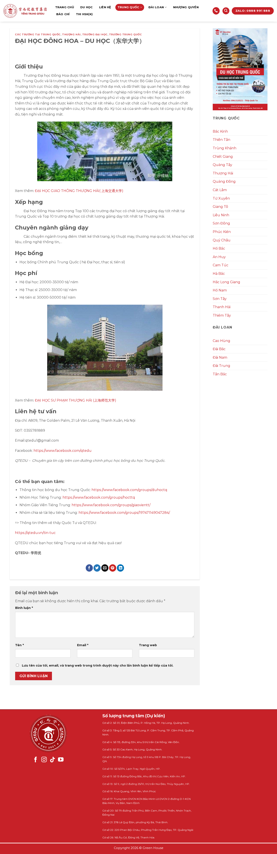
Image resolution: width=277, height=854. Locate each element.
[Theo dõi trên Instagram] (44, 760)
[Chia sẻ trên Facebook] (89, 568)
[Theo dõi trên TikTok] (52, 760)
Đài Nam (220, 357)
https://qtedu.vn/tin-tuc (35, 533)
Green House (153, 848)
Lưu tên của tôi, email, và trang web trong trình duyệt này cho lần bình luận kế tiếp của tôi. (97, 665)
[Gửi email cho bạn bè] (104, 568)
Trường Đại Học (95, 34)
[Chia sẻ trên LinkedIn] (120, 568)
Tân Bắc (220, 374)
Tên (19, 645)
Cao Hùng (221, 341)
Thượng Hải (71, 34)
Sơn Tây (220, 299)
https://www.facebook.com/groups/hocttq (99, 497)
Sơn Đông (221, 223)
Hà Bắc (219, 274)
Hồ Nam (220, 290)
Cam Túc (220, 265)
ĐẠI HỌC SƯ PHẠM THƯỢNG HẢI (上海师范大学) (75, 400)
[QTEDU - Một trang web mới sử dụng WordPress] (25, 11)
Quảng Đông (224, 181)
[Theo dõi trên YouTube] (61, 760)
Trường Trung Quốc (125, 34)
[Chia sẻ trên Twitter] (97, 568)
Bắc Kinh (220, 131)
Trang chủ (64, 7)
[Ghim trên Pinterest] (112, 568)
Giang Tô (220, 207)
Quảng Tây (222, 165)
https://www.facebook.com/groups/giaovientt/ (111, 505)
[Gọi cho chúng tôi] (216, 11)
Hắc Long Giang (226, 282)
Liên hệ (105, 7)
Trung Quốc (128, 7)
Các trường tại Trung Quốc (38, 34)
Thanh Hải (221, 307)
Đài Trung (221, 366)
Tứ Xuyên (221, 198)
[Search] (225, 11)
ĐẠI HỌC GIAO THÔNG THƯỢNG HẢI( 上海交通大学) (79, 191)
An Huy (219, 257)
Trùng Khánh (224, 148)
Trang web (148, 645)
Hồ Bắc (219, 248)
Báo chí (63, 14)
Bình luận (24, 608)
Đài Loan (156, 7)
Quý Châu (221, 240)
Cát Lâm (220, 190)
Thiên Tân (221, 140)
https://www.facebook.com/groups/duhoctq (129, 490)
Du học (86, 7)
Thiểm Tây (222, 315)
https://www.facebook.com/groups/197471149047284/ (124, 513)
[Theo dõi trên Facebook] (36, 760)
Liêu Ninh (221, 215)
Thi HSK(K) (84, 14)
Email (82, 645)
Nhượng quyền (186, 7)
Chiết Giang (223, 157)
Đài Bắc (219, 349)
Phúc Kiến (222, 232)
